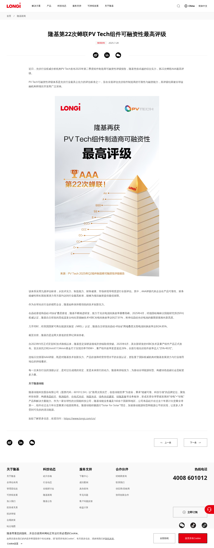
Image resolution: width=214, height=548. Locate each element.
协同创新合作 (122, 494)
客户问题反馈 (86, 501)
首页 (9, 15)
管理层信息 (12, 488)
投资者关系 (12, 507)
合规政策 (11, 519)
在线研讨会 (48, 488)
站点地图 (11, 526)
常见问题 (83, 494)
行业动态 (47, 482)
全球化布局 (12, 482)
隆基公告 (47, 501)
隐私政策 (109, 538)
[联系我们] (209, 509)
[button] (178, 6)
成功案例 (83, 482)
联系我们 (120, 482)
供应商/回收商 (123, 488)
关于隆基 (11, 476)
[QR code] (182, 525)
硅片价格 (47, 476)
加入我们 (11, 501)
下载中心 (83, 476)
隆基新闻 (21, 15)
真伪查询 (83, 488)
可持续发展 (12, 494)
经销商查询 (121, 476)
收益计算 (83, 507)
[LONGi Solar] (14, 6)
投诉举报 (11, 513)
